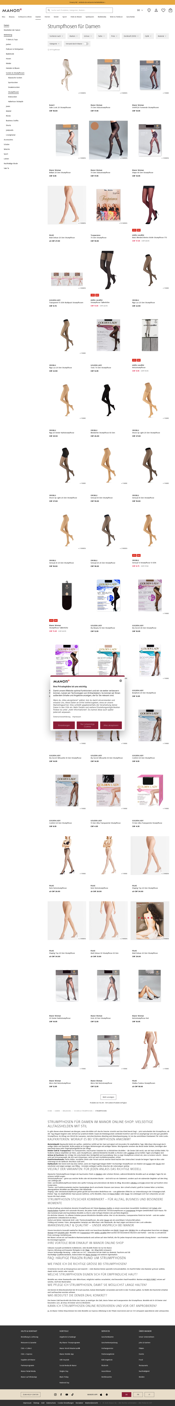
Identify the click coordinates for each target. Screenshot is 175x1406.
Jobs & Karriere (144, 1343)
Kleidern (99, 1174)
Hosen (106, 1220)
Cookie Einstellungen (66, 1403)
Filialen (141, 1348)
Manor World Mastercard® (70, 1348)
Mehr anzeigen (108, 1097)
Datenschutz (51, 1403)
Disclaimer (79, 1403)
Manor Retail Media (28, 1371)
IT (149, 1395)
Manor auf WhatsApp (29, 1377)
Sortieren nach (55, 36)
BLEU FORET (115, 1194)
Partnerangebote (107, 1354)
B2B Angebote (106, 1360)
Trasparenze (85, 1233)
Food (141, 1360)
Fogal (127, 1194)
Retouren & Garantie (28, 1343)
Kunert (148, 1164)
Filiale (87, 1250)
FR (138, 1395)
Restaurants (143, 1365)
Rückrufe (104, 1365)
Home (50, 1111)
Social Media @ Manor (68, 1365)
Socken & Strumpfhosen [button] (83, 1111)
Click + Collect (26, 1348)
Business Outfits (105, 1208)
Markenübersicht (91, 1403)
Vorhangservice (107, 1348)
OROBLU (134, 1183)
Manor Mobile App (67, 1354)
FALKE (158, 1164)
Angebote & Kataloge (68, 1337)
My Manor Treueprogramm (70, 1343)
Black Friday (64, 1377)
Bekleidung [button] (67, 1111)
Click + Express (26, 1354)
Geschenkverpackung (109, 1343)
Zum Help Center (30, 1395)
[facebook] (61, 1394)
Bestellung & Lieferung (29, 1337)
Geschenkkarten (107, 1337)
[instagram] (55, 1394)
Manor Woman (91, 1255)
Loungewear (131, 1211)
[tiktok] (72, 1394)
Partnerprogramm (27, 1365)
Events (141, 1354)
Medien (142, 1377)
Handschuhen (53, 1211)
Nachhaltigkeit (144, 1371)
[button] (4, 16)
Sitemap (36, 1403)
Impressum (27, 1403)
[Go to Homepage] (12, 10)
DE (138, 10)
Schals (154, 1208)
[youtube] (66, 1394)
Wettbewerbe (106, 1377)
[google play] (106, 1394)
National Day (64, 1383)
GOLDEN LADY (63, 1233)
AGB (42, 1403)
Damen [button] (57, 1111)
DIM (143, 1183)
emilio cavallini (101, 1233)
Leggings (130, 1153)
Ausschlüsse (106, 1371)
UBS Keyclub (64, 1360)
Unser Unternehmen (146, 1337)
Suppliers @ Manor (28, 1360)
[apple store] (101, 1394)
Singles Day (64, 1371)
